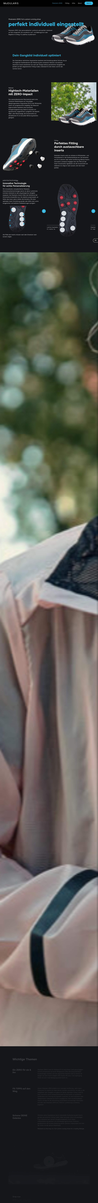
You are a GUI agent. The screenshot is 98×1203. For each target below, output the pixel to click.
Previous (44, 211)
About (80, 3)
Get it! (89, 3)
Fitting (67, 3)
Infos (73, 3)
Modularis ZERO (57, 3)
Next (93, 211)
